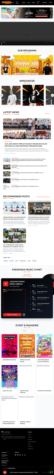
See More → (48, 113)
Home (12, 2)
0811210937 (4, 465)
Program (23, 2)
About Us (38, 2)
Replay (33, 2)
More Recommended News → (44, 196)
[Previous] (1, 95)
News (29, 2)
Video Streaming (32, 441)
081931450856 (5, 458)
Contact (50, 2)
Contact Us (30, 448)
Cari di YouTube (13, 314)
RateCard (30, 446)
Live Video (17, 2)
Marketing (45, 2)
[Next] (52, 95)
